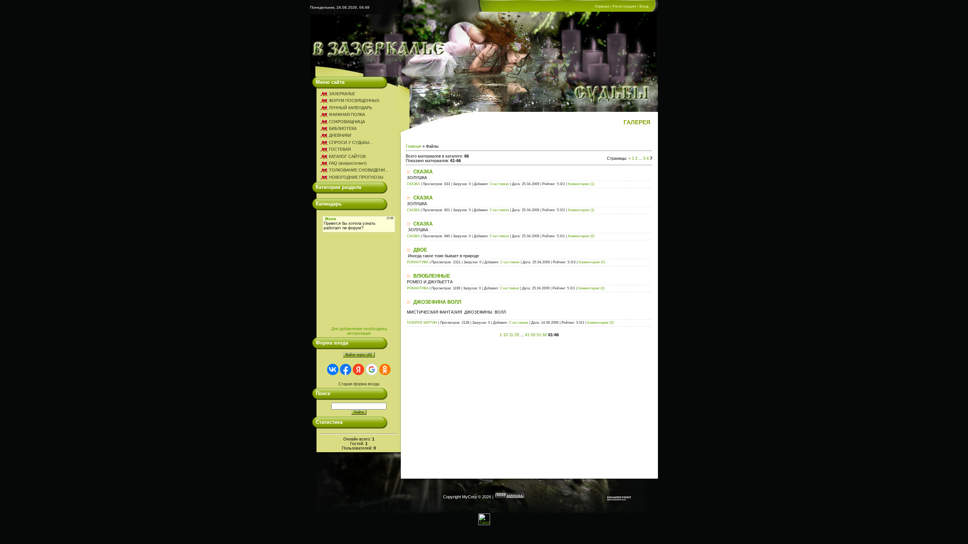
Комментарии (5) (600, 323)
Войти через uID (359, 355)
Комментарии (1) (581, 184)
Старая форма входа (358, 384)
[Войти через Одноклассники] (385, 369)
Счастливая (499, 184)
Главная (602, 6)
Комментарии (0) (581, 236)
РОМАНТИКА (417, 262)
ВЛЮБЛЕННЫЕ (431, 276)
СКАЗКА (423, 172)
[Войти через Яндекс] (358, 369)
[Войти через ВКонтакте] (332, 369)
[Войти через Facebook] (345, 369)
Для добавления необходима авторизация (359, 330)
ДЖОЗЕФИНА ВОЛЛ (437, 302)
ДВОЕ (420, 250)
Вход (643, 6)
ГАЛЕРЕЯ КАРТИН (422, 323)
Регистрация (624, 6)
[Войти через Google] (372, 369)
